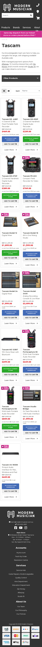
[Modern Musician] (17, 7)
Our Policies (21, 614)
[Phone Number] (37, 5)
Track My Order (21, 556)
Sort (18, 91)
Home (3, 39)
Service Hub (21, 570)
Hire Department (21, 581)
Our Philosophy (21, 610)
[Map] (37, 12)
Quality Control (21, 578)
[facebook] (15, 528)
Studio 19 (31, 67)
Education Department (21, 585)
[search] (31, 15)
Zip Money (21, 589)
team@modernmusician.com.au (22, 522)
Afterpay (21, 592)
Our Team (21, 606)
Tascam (10, 39)
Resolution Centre (21, 560)
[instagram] (25, 528)
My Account (21, 553)
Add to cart (9, 144)
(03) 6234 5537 (22, 524)
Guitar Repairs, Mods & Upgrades (21, 574)
